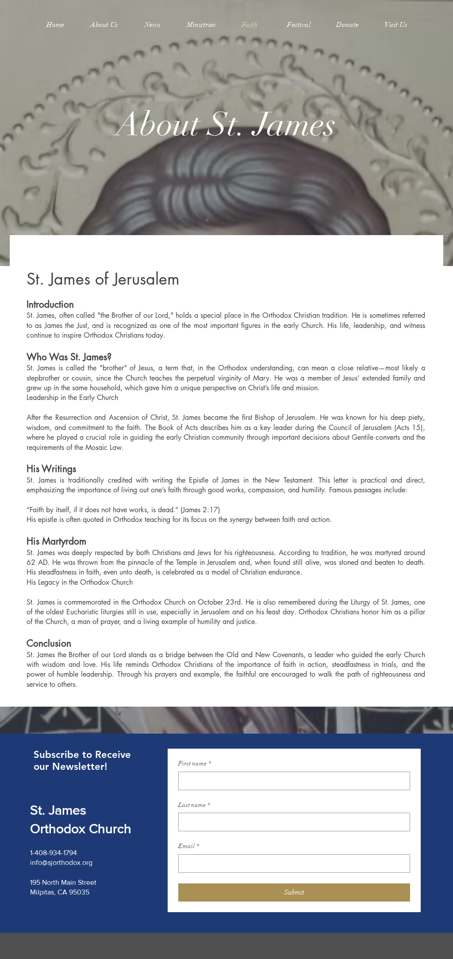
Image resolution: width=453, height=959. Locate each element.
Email (188, 846)
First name (194, 763)
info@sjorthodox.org (61, 862)
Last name (194, 805)
